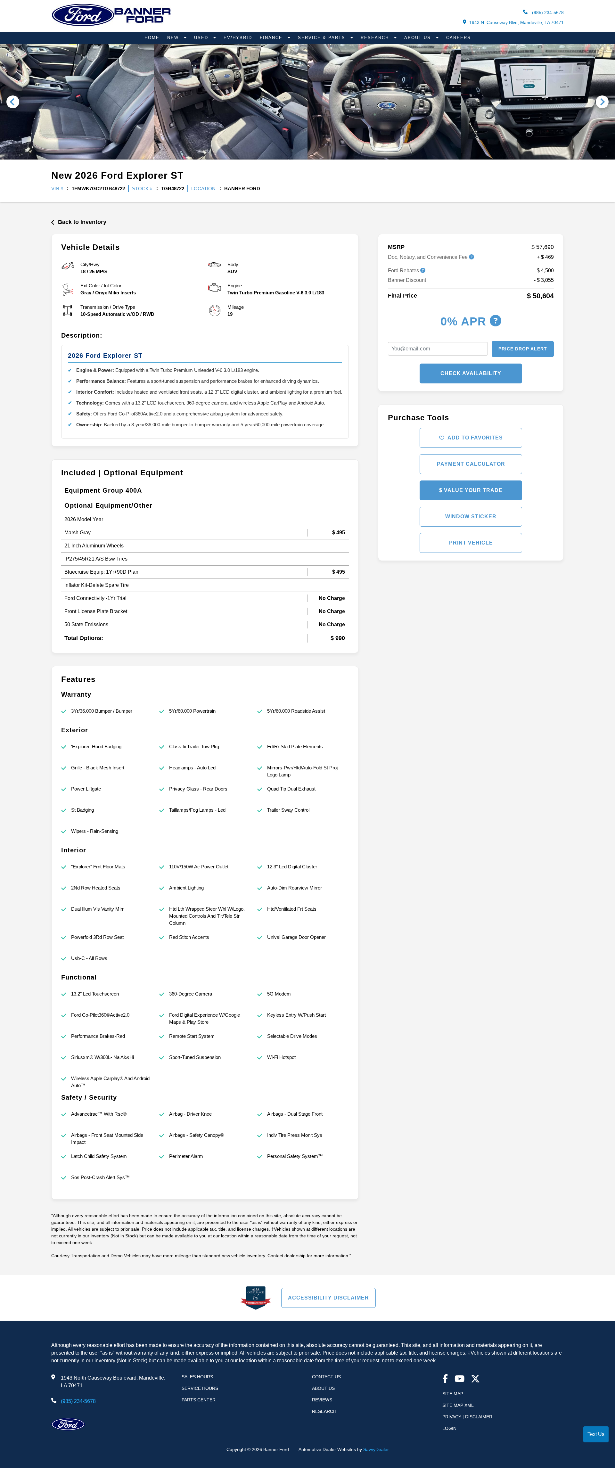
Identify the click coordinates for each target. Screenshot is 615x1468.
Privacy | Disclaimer (467, 1416)
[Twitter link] (475, 1379)
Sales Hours (197, 1376)
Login (449, 1428)
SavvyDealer (376, 1449)
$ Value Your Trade (471, 490)
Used (202, 37)
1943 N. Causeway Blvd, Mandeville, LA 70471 (516, 22)
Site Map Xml (458, 1405)
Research (376, 37)
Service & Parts (322, 37)
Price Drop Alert (522, 348)
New (174, 37)
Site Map (452, 1393)
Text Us (595, 1434)
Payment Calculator (471, 464)
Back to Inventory (82, 222)
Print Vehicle (471, 542)
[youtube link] (460, 1379)
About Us (418, 37)
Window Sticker (470, 516)
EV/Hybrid (238, 37)
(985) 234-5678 (547, 12)
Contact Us (326, 1376)
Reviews (322, 1399)
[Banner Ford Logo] (111, 26)
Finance (272, 37)
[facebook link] (445, 1379)
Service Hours (200, 1388)
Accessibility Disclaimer (328, 1297)
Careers (458, 37)
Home (152, 37)
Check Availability (470, 373)
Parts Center (199, 1399)
